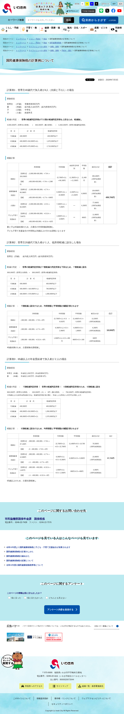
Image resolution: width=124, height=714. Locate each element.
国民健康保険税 (55, 43)
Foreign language (88, 11)
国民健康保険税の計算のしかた (19, 552)
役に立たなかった (35, 598)
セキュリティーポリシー (62, 704)
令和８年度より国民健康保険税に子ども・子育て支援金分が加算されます (38, 547)
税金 (45, 39)
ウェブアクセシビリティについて (96, 698)
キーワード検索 (16, 20)
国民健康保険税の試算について (19, 561)
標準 (114, 4)
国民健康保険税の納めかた (18, 556)
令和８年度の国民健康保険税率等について (24, 565)
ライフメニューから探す (38, 47)
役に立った (16, 598)
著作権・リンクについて (65, 698)
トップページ (21, 39)
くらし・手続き (35, 39)
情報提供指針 (42, 698)
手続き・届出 (66, 50)
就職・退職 (54, 47)
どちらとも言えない (57, 598)
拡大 (121, 4)
